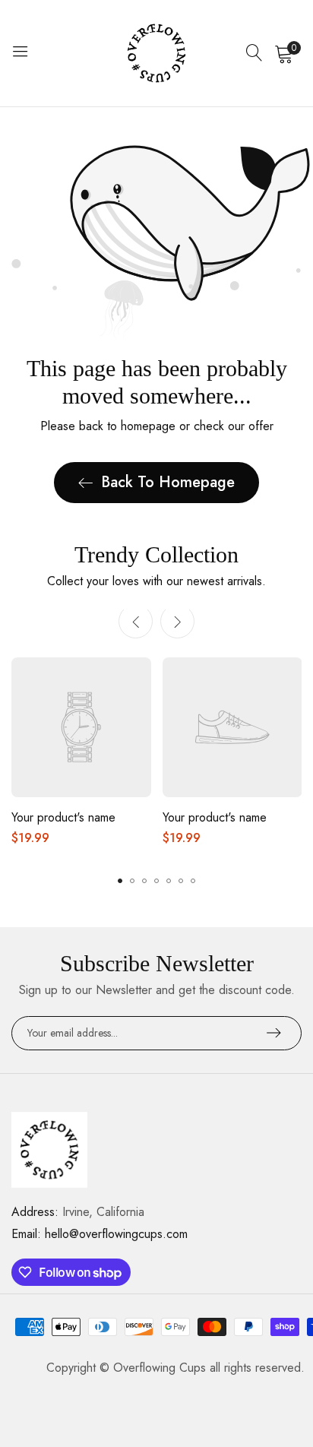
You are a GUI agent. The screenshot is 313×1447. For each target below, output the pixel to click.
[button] (177, 621)
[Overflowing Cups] (156, 53)
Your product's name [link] (63, 817)
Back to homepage (168, 482)
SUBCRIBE (274, 1033)
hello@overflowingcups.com (99, 1234)
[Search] (254, 53)
